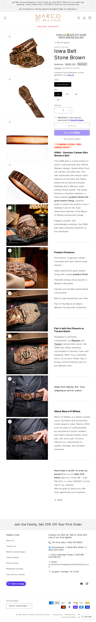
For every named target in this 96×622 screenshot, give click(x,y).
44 (77, 94)
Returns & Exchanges (15, 552)
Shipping (57, 68)
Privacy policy (57, 614)
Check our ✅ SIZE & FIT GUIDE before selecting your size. (71, 35)
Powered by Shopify (42, 614)
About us (10, 540)
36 (59, 94)
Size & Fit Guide (77, 120)
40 (68, 94)
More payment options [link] (72, 139)
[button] (5, 18)
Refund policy (70, 614)
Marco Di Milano (29, 614)
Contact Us (11, 546)
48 (59, 100)
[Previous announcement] (5, 3)
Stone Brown (64, 85)
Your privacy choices (15, 574)
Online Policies (12, 557)
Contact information (68, 617)
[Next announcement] (91, 3)
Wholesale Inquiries (14, 569)
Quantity (57, 105)
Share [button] (59, 500)
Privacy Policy (12, 563)
